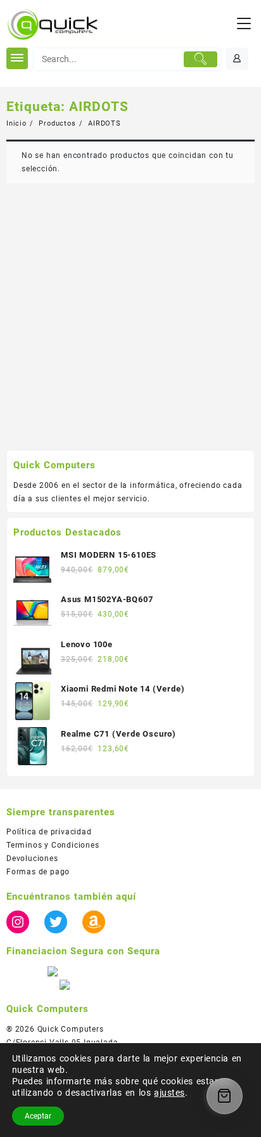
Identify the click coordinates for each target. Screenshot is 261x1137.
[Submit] (201, 59)
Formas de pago (38, 871)
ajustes (169, 1093)
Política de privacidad (49, 831)
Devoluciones (32, 858)
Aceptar (38, 1116)
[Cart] (225, 1096)
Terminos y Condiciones (52, 845)
